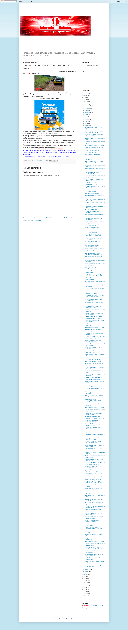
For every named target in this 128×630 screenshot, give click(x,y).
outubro (87, 110)
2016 (84, 583)
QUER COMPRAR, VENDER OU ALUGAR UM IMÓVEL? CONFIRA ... (94, 528)
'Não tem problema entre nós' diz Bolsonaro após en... (93, 438)
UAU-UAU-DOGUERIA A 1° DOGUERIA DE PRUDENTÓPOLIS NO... (95, 337)
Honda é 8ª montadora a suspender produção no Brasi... (94, 334)
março (86, 125)
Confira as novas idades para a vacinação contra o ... (93, 190)
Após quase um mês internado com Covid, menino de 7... (94, 162)
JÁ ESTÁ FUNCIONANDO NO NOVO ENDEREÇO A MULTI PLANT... (94, 235)
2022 (84, 102)
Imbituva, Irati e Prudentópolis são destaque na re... (93, 428)
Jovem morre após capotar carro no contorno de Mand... (94, 303)
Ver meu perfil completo (88, 608)
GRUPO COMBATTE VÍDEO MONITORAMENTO (92, 173)
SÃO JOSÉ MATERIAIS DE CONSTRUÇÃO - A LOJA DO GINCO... (93, 401)
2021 (84, 104)
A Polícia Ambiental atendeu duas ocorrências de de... (93, 474)
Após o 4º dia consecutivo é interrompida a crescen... (92, 470)
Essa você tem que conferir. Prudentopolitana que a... (92, 246)
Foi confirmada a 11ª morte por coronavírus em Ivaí (92, 224)
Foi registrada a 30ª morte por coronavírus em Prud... (92, 231)
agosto (87, 114)
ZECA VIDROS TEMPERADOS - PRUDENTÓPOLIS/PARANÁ (93, 358)
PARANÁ (32, 163)
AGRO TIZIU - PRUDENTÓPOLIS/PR (94, 193)
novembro (87, 108)
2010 (84, 596)
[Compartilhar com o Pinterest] (57, 161)
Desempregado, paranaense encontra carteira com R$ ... (94, 489)
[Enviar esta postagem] (47, 160)
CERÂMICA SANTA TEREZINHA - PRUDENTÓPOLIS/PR (93, 442)
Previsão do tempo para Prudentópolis (94, 145)
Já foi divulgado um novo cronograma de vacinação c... (94, 392)
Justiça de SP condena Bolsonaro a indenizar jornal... (94, 278)
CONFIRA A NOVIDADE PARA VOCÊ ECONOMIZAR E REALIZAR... (94, 378)
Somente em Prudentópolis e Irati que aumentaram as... (94, 382)
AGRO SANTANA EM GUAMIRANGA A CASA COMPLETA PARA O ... (94, 317)
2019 (84, 576)
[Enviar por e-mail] (50, 161)
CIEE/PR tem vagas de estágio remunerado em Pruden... (92, 183)
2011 (84, 593)
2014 (84, 587)
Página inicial (49, 218)
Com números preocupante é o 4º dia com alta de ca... (94, 531)
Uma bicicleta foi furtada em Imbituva (94, 251)
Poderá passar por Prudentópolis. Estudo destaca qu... (93, 510)
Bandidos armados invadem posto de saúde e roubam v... (94, 562)
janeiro (87, 571)
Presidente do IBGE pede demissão (94, 361)
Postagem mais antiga (70, 218)
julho (86, 117)
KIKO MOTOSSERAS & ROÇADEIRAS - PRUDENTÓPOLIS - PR (95, 131)
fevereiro (87, 569)
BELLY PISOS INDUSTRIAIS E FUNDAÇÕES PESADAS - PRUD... (94, 254)
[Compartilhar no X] (54, 161)
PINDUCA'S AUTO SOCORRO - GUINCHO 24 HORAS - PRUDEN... (94, 417)
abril (86, 123)
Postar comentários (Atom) (34, 220)
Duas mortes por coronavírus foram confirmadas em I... (94, 514)
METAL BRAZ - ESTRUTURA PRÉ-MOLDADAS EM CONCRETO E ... (94, 275)
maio (86, 121)
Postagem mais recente (29, 218)
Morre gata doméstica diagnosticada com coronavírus (94, 300)
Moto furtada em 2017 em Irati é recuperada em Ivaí (93, 307)
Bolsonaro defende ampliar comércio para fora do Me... (94, 351)
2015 (84, 585)
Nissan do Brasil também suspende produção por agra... (94, 424)
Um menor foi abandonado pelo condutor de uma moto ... (93, 421)
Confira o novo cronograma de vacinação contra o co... (92, 228)
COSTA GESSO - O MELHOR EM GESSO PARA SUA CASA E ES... (94, 548)
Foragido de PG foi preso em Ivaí (93, 479)
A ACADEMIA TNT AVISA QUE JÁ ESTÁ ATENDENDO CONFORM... (94, 296)
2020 (84, 574)
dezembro (87, 106)
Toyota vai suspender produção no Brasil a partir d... (93, 414)
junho (86, 119)
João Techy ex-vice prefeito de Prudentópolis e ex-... (92, 242)
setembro (87, 112)
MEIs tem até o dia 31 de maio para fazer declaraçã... (94, 314)
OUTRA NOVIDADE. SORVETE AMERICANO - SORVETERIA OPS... (94, 482)
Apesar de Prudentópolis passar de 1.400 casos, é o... (94, 396)
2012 (84, 591)
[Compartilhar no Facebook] (55, 161)
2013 (84, 589)
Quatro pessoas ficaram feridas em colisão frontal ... (93, 219)
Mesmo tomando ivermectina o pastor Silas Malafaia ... (94, 321)
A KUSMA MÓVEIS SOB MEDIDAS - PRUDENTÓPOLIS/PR (94, 151)
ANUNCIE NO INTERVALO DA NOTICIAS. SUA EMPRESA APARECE (92, 211)
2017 (84, 580)
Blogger (71, 618)
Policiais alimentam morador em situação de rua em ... (93, 341)
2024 (84, 97)
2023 (84, 99)
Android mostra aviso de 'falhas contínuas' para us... (93, 330)
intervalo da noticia (33, 160)
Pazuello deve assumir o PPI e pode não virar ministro (94, 555)
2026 (84, 93)
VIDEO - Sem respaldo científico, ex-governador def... (94, 503)
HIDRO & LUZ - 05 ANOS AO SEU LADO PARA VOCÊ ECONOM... (95, 463)
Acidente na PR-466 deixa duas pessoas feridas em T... (93, 292)
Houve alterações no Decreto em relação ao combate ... (93, 467)
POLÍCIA (36, 163)
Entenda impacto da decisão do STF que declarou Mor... (94, 517)
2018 (84, 578)
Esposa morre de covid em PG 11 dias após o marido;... (94, 446)
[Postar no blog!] (52, 161)
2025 (84, 95)
